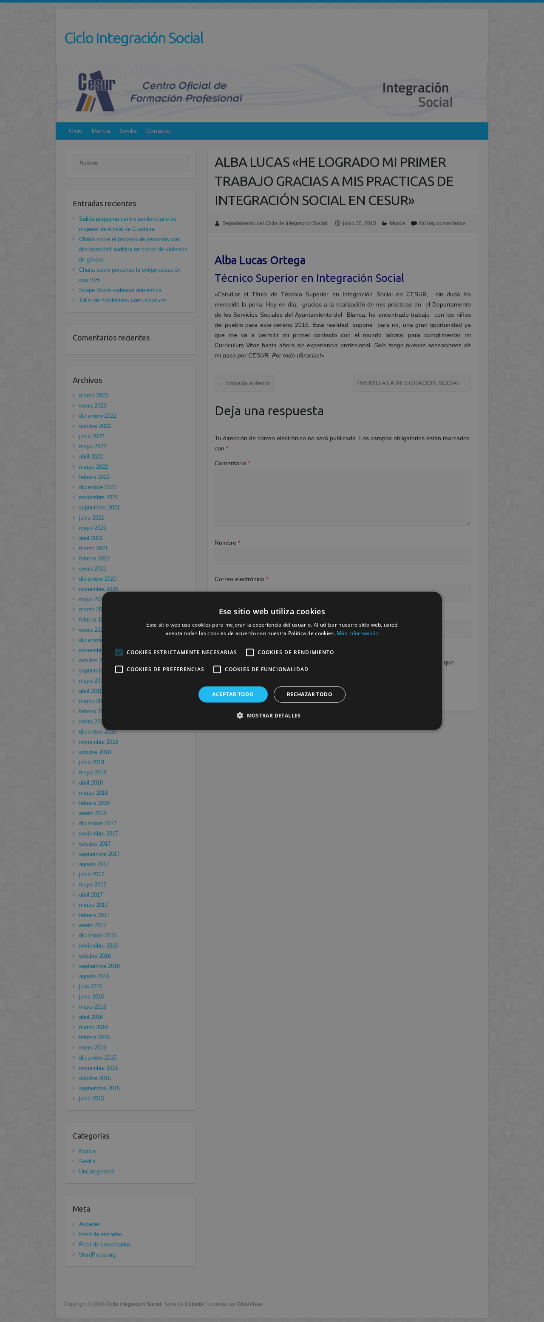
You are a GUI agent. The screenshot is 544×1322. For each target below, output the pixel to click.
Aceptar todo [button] (233, 694)
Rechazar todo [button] (309, 694)
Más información (358, 633)
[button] (272, 715)
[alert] (272, 661)
